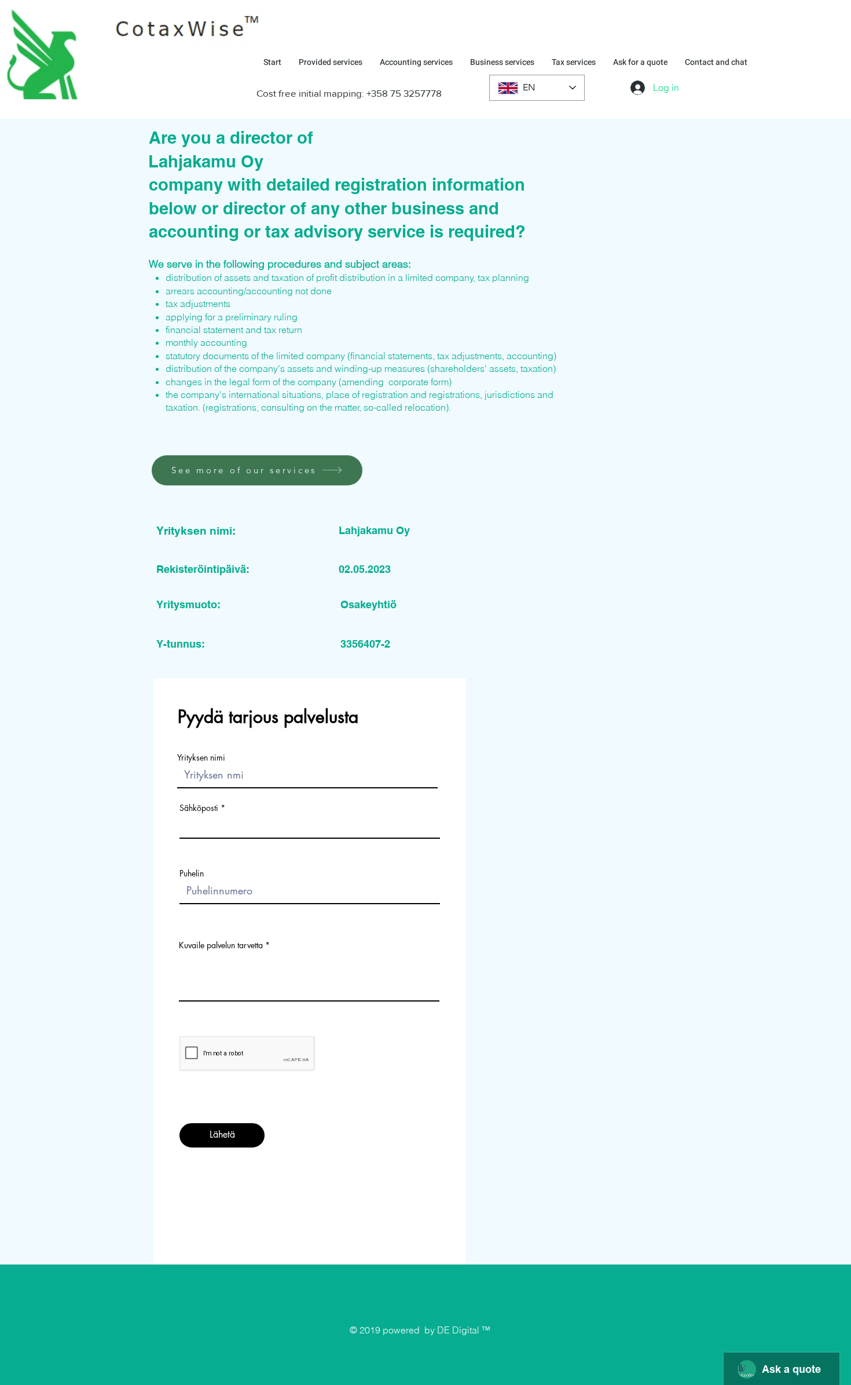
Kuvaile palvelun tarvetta (221, 945)
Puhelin (191, 873)
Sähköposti (198, 808)
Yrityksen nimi (201, 758)
